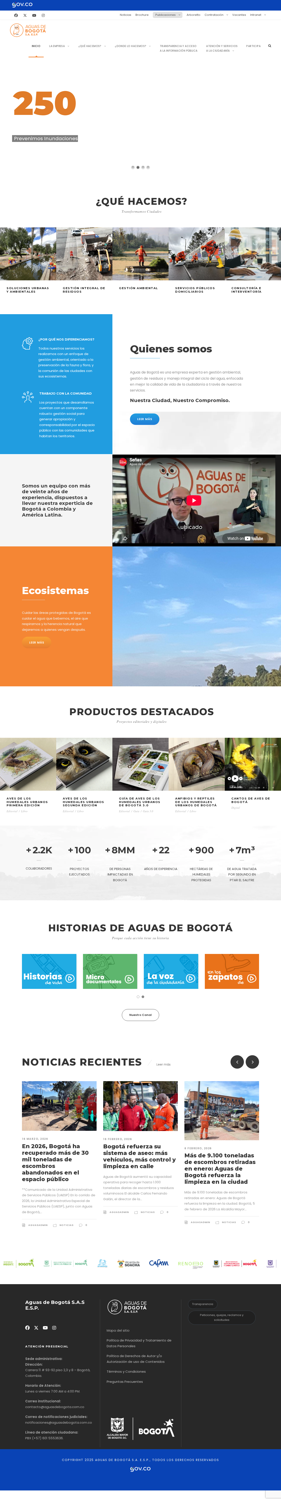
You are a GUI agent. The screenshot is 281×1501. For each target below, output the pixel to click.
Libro (24, 811)
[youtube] (34, 15)
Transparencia (202, 1304)
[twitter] (25, 15)
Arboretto (193, 15)
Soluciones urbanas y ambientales (28, 289)
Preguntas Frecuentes (125, 1381)
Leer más (164, 1064)
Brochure (142, 15)
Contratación (214, 15)
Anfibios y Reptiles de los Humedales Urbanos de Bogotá (196, 802)
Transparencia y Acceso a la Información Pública (179, 48)
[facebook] (16, 15)
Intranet (255, 15)
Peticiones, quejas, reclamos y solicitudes (221, 1317)
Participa (253, 46)
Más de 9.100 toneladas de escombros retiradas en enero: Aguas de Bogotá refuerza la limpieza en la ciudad (138, 1168)
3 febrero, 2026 (198, 1148)
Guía (136, 811)
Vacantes (239, 15)
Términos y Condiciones (126, 1371)
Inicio (36, 46)
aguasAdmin (38, 1212)
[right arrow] (252, 1062)
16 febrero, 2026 (36, 1139)
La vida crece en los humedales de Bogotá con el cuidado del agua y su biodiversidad (219, 1165)
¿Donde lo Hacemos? (130, 46)
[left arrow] (237, 1062)
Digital (235, 808)
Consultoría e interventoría (246, 289)
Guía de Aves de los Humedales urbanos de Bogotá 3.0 (139, 802)
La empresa (57, 46)
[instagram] (43, 15)
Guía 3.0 (148, 811)
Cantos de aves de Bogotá (250, 800)
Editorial (12, 811)
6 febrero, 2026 (117, 1148)
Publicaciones (165, 15)
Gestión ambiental (138, 288)
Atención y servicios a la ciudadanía (222, 48)
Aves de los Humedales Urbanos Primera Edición (27, 802)
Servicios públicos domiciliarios (195, 289)
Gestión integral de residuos (84, 289)
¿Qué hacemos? (89, 46)
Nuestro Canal (140, 1015)
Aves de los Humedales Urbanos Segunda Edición (83, 802)
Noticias (125, 15)
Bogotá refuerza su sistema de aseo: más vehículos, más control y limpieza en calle (58, 1156)
